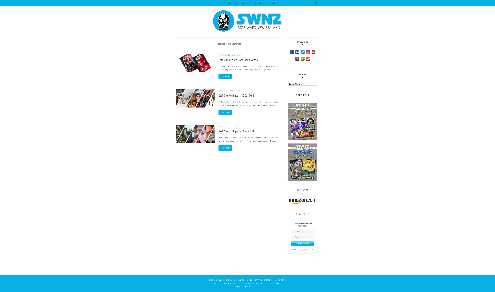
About (275, 3)
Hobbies (246, 3)
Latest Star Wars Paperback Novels (238, 60)
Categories (231, 3)
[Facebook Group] (297, 52)
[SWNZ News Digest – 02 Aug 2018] (195, 134)
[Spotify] (303, 59)
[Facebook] (292, 52)
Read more (225, 77)
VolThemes (256, 286)
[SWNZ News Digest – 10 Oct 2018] (195, 98)
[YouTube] (313, 52)
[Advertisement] (247, 264)
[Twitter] (303, 52)
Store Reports (224, 55)
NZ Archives (261, 3)
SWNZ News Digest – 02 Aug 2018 (236, 131)
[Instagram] (308, 52)
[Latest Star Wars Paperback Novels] (195, 62)
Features (221, 91)
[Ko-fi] (308, 59)
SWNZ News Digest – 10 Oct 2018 (236, 95)
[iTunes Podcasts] (297, 59)
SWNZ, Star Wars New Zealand (246, 283)
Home (219, 3)
